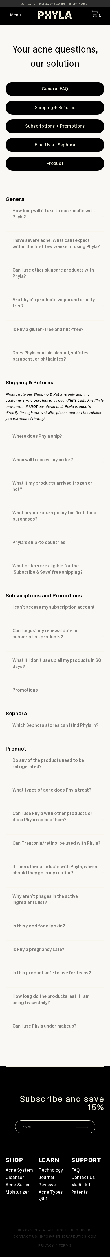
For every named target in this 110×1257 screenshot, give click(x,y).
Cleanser (15, 1177)
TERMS (65, 1245)
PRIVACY (46, 1245)
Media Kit (81, 1185)
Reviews (47, 1185)
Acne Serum (18, 1185)
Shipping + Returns (55, 107)
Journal (46, 1177)
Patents (79, 1192)
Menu (15, 15)
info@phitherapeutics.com (68, 1236)
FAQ (75, 1170)
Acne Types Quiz (51, 1195)
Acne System (19, 1170)
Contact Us (83, 1177)
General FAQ (55, 89)
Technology (51, 1170)
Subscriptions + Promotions (55, 126)
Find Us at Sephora (55, 145)
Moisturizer (17, 1192)
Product (55, 163)
